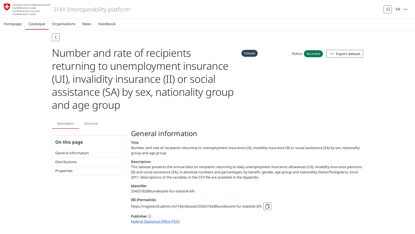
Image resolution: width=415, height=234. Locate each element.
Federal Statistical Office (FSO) (155, 221)
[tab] (65, 123)
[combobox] (397, 9)
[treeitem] (89, 153)
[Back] (56, 37)
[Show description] (149, 216)
